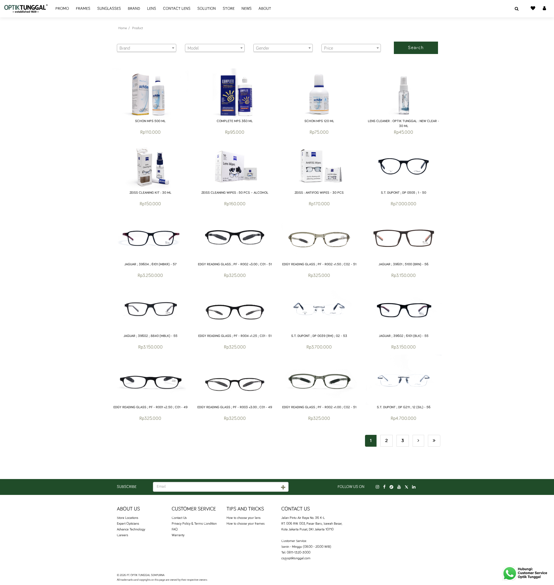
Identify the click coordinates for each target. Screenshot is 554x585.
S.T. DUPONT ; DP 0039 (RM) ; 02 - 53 (319, 336)
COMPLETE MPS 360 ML (235, 121)
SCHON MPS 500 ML (150, 121)
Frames (83, 9)
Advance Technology (131, 529)
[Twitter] (406, 487)
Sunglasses (109, 9)
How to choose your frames (246, 524)
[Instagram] (377, 487)
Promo (62, 9)
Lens (151, 9)
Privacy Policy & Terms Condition (194, 524)
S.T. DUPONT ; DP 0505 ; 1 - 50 (403, 193)
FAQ (175, 529)
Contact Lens (176, 9)
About (265, 9)
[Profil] (544, 9)
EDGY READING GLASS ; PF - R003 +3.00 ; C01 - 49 (234, 407)
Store (229, 9)
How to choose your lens (244, 518)
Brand (134, 9)
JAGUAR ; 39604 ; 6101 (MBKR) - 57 (150, 264)
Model (190, 40)
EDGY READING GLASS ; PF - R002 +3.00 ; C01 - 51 (235, 264)
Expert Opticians (128, 524)
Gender (259, 40)
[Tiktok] (391, 487)
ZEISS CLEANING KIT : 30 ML (150, 193)
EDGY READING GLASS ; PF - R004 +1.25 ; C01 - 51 (235, 336)
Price (326, 40)
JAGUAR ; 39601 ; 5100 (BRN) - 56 (403, 264)
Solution (206, 9)
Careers (122, 535)
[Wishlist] (533, 9)
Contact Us (179, 518)
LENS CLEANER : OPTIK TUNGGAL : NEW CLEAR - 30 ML (403, 122)
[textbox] (146, 48)
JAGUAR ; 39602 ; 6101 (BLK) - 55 (403, 336)
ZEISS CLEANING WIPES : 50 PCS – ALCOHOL (234, 193)
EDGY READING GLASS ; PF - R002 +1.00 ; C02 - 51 (319, 407)
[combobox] (146, 48)
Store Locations (127, 518)
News (247, 9)
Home (122, 28)
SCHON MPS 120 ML (319, 121)
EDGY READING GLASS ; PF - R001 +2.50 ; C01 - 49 (150, 407)
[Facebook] (384, 487)
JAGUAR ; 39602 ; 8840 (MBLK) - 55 (150, 336)
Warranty (178, 535)
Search (416, 47)
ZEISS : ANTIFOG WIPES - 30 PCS (319, 193)
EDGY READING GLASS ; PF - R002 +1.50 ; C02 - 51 (319, 264)
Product (137, 28)
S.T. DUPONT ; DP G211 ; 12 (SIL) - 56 (404, 407)
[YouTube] (399, 487)
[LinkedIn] (413, 487)
